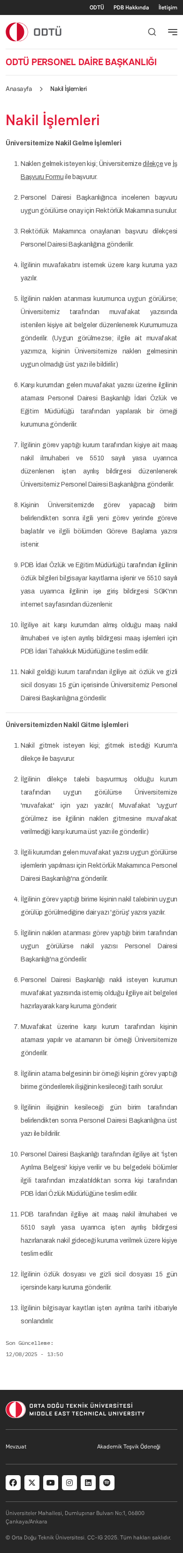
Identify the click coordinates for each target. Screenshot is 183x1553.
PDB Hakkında (131, 7)
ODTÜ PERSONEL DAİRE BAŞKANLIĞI (81, 62)
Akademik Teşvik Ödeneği (128, 1446)
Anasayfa (19, 88)
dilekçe (153, 163)
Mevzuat (16, 1446)
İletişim (168, 7)
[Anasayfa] (34, 31)
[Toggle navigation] (172, 32)
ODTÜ (97, 7)
